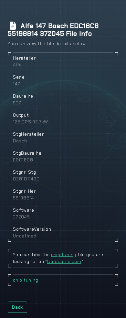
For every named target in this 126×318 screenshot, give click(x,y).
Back (17, 307)
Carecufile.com (64, 261)
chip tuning (63, 254)
